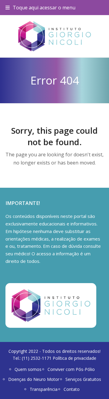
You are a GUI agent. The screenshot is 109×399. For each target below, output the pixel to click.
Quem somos (28, 369)
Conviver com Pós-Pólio (71, 369)
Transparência (44, 389)
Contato (72, 389)
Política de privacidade (74, 358)
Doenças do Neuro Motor (33, 379)
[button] (40, 7)
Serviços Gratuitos (83, 379)
